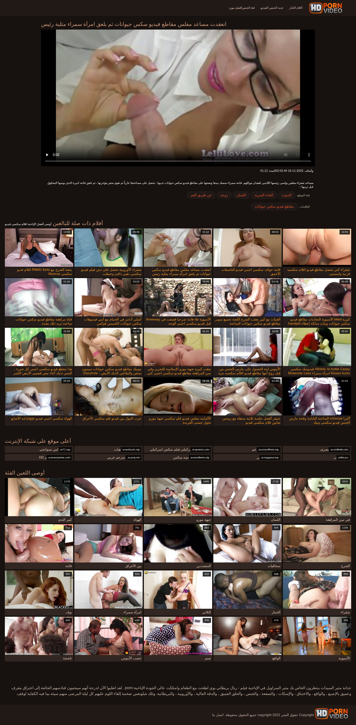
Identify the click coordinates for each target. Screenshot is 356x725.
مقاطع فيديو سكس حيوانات (274, 206)
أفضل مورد (235, 7)
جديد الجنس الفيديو (272, 7)
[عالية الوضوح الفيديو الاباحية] (331, 713)
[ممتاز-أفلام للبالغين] (326, 8)
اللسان (241, 195)
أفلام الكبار (295, 7)
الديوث (286, 195)
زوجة (224, 195)
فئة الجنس (248, 7)
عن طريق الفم (201, 195)
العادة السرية (264, 195)
